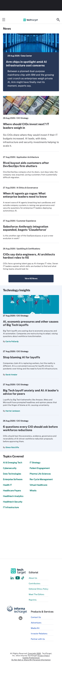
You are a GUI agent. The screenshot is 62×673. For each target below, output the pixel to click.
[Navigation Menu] (4, 20)
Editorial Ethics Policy (38, 589)
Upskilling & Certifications (28, 249)
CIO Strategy (22, 118)
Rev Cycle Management (41, 479)
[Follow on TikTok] (22, 578)
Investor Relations (39, 633)
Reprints (33, 600)
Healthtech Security (12, 502)
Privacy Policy (44, 656)
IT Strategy (35, 462)
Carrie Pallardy (12, 341)
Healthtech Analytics (13, 496)
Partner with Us (38, 639)
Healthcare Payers (12, 490)
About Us (33, 578)
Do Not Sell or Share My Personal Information (31, 660)
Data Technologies (12, 474)
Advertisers (36, 623)
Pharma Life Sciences (40, 474)
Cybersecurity (9, 468)
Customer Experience (26, 221)
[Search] (58, 20)
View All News (31, 278)
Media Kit (35, 628)
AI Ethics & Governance (27, 188)
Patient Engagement (40, 468)
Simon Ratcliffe (12, 447)
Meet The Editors (36, 594)
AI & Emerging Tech (12, 462)
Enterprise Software (12, 479)
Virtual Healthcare (38, 485)
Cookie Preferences (31, 658)
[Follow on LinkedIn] (12, 578)
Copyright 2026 (34, 653)
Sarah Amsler (11, 375)
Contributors (34, 583)
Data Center (26, 56)
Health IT (7, 485)
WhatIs (33, 490)
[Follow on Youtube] (17, 578)
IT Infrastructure (11, 507)
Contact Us (36, 617)
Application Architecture (28, 157)
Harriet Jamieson (13, 411)
